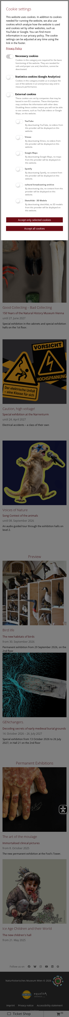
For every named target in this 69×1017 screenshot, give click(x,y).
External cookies (25, 94)
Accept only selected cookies (34, 220)
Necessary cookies (26, 56)
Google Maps (31, 152)
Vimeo (28, 137)
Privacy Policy (14, 48)
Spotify (28, 168)
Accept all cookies (34, 228)
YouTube (29, 121)
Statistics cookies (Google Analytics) (37, 76)
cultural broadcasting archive (39, 184)
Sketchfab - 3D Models (36, 200)
